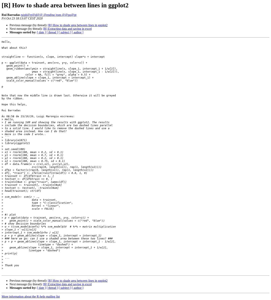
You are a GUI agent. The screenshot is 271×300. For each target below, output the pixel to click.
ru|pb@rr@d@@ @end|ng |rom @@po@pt (48, 14)
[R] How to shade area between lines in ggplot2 (78, 25)
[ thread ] (52, 32)
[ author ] (77, 32)
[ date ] (41, 32)
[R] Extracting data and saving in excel (67, 28)
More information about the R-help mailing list (31, 296)
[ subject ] (65, 32)
